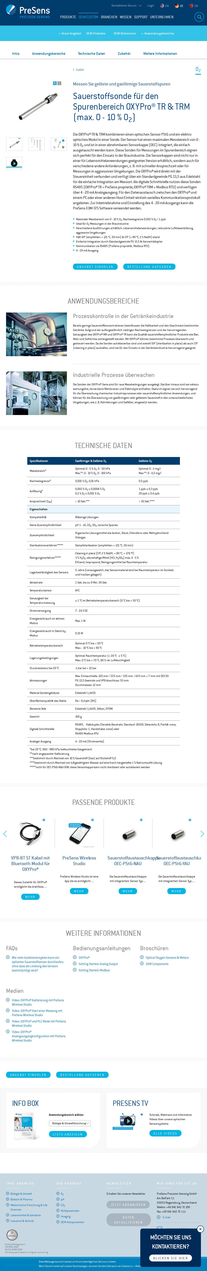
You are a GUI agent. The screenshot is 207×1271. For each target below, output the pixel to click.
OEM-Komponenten (72, 1222)
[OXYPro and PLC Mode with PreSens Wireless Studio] (14, 163)
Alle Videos (165, 1133)
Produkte (68, 17)
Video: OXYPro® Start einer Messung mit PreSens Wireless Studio (37, 1013)
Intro (15, 53)
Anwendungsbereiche (159, 33)
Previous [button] (5, 833)
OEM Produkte (96, 33)
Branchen (109, 17)
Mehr (30, 897)
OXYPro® (84, 957)
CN (196, 6)
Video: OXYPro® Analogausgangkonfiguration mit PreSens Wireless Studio (38, 1036)
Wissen (125, 17)
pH (62, 1199)
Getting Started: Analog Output (98, 964)
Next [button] (203, 833)
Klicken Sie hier (170, 1258)
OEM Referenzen (125, 33)
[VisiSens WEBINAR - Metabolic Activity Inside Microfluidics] (128, 1121)
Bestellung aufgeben (149, 267)
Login (151, 5)
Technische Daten (91, 53)
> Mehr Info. (140, 1266)
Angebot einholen (95, 267)
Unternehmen (161, 17)
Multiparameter (70, 1211)
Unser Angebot (71, 33)
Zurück (80, 69)
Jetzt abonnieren (128, 1205)
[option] (30, 859)
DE (181, 6)
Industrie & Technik (22, 1221)
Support (141, 17)
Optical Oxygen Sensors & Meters (167, 957)
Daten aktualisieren (128, 1219)
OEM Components (157, 964)
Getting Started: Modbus (94, 970)
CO (63, 1205)
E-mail (166, 1217)
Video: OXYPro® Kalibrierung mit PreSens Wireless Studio (38, 1002)
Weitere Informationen (160, 53)
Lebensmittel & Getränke (26, 1215)
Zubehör (124, 53)
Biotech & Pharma (21, 1199)
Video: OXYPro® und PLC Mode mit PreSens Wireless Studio (39, 1023)
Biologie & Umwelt (21, 1194)
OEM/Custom (88, 17)
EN (167, 6)
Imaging (66, 1216)
